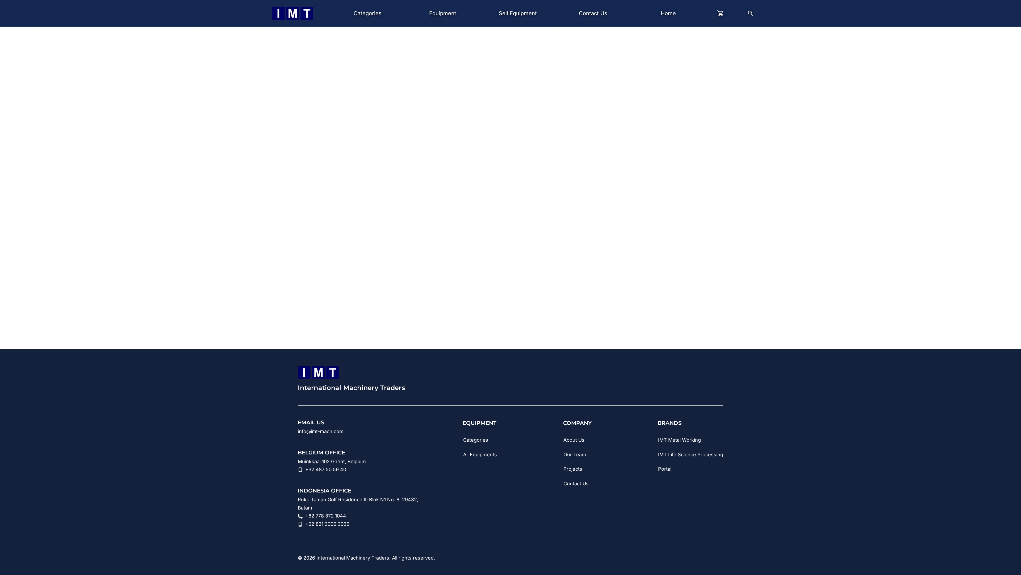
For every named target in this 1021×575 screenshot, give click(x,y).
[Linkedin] (655, 558)
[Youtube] (671, 558)
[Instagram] (687, 558)
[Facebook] (703, 558)
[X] (719, 558)
